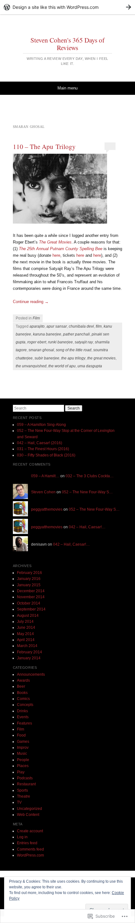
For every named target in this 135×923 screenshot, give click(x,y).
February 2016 (29, 572)
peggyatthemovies (46, 509)
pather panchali (76, 334)
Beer (21, 686)
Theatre (23, 796)
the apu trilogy (73, 358)
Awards (23, 680)
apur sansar (56, 326)
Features (24, 723)
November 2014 (31, 597)
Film (36, 318)
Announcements (31, 674)
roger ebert (36, 342)
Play (20, 772)
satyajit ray (84, 342)
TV (19, 802)
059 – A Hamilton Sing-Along (41, 424)
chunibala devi (81, 326)
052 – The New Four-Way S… (87, 492)
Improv (23, 747)
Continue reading (31, 301)
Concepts (25, 704)
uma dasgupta (90, 366)
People (23, 760)
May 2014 (25, 634)
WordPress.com (30, 855)
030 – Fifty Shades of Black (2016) (46, 455)
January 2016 (28, 578)
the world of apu (62, 366)
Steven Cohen (43, 492)
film (99, 326)
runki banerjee (60, 342)
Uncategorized (29, 808)
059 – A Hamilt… (45, 476)
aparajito (37, 326)
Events (23, 717)
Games (23, 741)
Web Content (28, 814)
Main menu (67, 88)
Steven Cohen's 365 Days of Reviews (67, 44)
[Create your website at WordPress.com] (67, 7)
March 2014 (27, 646)
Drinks (22, 711)
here (56, 255)
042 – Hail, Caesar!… (87, 527)
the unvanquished (31, 366)
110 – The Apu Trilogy (44, 146)
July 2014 (25, 621)
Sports (22, 790)
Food (21, 735)
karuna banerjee (47, 334)
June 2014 (26, 627)
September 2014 (31, 609)
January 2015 (28, 585)
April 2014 (26, 640)
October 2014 (28, 603)
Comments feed (30, 849)
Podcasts (25, 778)
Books (22, 693)
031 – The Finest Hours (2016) (43, 449)
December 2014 (31, 591)
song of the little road (73, 350)
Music (22, 753)
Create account (30, 831)
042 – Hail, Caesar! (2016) (39, 443)
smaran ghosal (41, 350)
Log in (22, 837)
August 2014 (28, 615)
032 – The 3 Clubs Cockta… (90, 476)
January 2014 (28, 658)
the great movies (101, 358)
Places (23, 766)
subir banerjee (47, 358)
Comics (23, 699)
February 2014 (29, 652)
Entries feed (27, 843)
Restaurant (26, 784)
